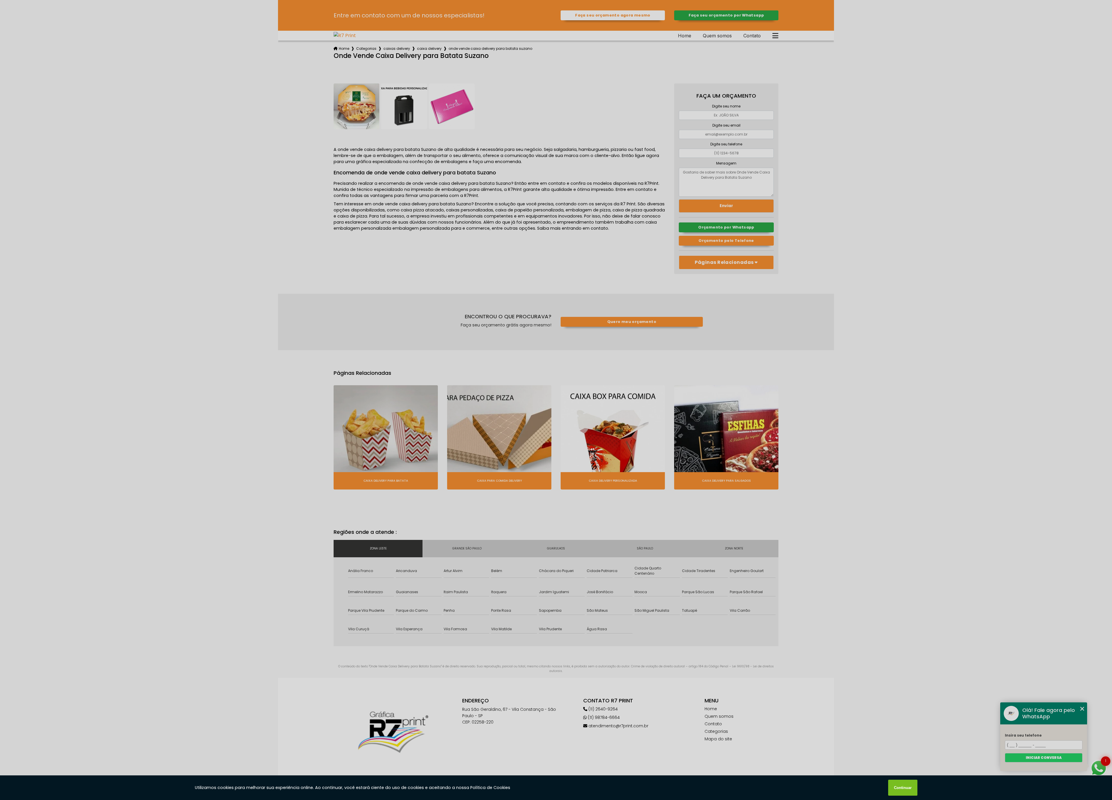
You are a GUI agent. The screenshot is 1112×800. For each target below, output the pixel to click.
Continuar (903, 788)
